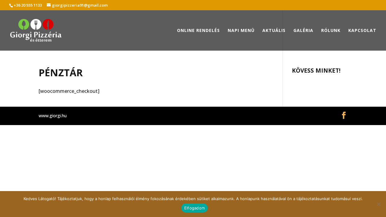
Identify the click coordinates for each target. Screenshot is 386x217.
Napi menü (241, 30)
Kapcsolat (362, 30)
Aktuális (274, 30)
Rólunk (330, 30)
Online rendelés (198, 30)
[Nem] (378, 204)
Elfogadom (194, 208)
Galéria (303, 30)
